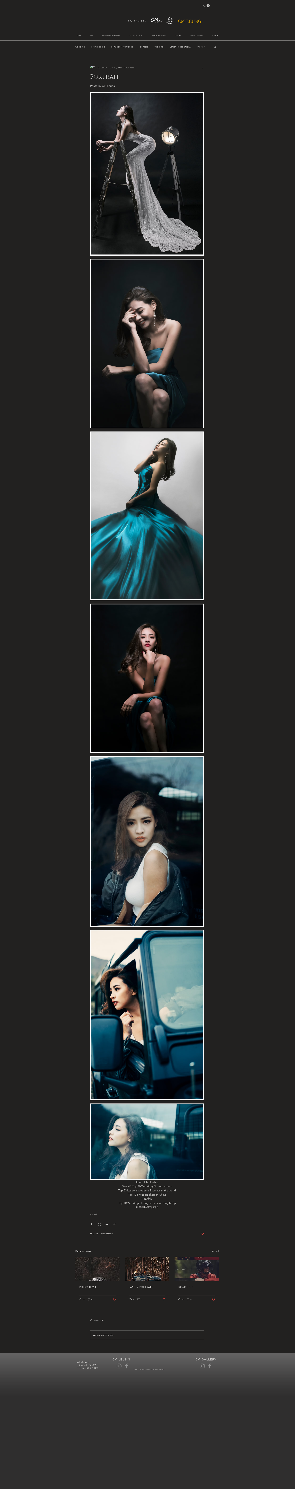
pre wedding (98, 46)
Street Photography (180, 46)
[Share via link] (114, 1224)
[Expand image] (147, 174)
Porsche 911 (87, 1287)
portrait (144, 46)
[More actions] (202, 68)
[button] (206, 5)
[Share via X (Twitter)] (99, 1224)
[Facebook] (126, 1366)
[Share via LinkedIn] (106, 1224)
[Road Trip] (197, 1269)
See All (215, 1250)
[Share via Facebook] (91, 1224)
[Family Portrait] (147, 1269)
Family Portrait (141, 1287)
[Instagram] (119, 1366)
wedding (80, 46)
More (200, 46)
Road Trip (185, 1287)
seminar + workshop (122, 46)
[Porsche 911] (97, 1269)
